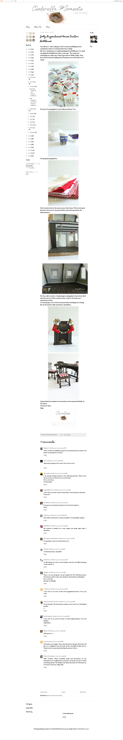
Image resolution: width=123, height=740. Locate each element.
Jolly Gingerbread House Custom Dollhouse (33, 102)
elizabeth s (47, 559)
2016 (29, 136)
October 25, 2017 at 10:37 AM (59, 559)
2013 (29, 144)
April (31, 122)
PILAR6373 (47, 502)
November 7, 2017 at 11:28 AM (57, 656)
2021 (29, 63)
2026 (29, 49)
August (32, 113)
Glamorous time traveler (51, 601)
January (32, 132)
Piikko (45, 631)
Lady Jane (46, 515)
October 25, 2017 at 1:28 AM (56, 549)
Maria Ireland (48, 616)
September (33, 109)
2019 (29, 69)
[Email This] (64, 434)
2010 (29, 153)
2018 (29, 72)
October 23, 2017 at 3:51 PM (58, 448)
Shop (48, 27)
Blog (28, 27)
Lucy (45, 641)
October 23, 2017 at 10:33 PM (58, 473)
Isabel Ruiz (47, 526)
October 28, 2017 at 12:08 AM (61, 616)
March (32, 125)
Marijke (46, 572)
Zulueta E (46, 448)
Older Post (83, 692)
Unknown (47, 589)
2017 (29, 75)
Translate (32, 168)
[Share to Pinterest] (69, 434)
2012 (29, 147)
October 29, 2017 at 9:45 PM (55, 641)
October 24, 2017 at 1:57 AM (59, 502)
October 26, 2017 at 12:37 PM (58, 589)
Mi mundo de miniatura (51, 538)
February (32, 127)
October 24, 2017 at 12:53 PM (59, 526)
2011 (29, 150)
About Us (37, 27)
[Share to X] (66, 434)
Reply (45, 455)
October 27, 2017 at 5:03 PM (67, 601)
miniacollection (48, 490)
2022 (29, 60)
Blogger (87, 729)
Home (63, 692)
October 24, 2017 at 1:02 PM (66, 538)
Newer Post (44, 692)
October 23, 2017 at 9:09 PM (54, 460)
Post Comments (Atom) (55, 695)
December (33, 77)
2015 (29, 138)
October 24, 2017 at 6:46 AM (58, 515)
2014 (29, 141)
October (32, 86)
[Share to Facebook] (68, 434)
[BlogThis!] (65, 434)
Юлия (46, 656)
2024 (29, 55)
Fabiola (46, 549)
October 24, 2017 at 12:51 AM (62, 490)
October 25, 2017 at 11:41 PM (57, 572)
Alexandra (47, 473)
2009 (29, 156)
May (31, 119)
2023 (29, 57)
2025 (29, 52)
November (33, 82)
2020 (29, 66)
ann (45, 460)
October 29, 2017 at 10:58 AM (56, 631)
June (31, 116)
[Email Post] (61, 434)
